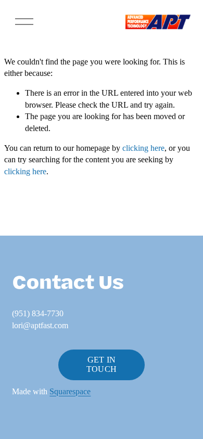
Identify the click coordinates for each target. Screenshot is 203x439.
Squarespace (70, 391)
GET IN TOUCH (101, 364)
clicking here (143, 148)
